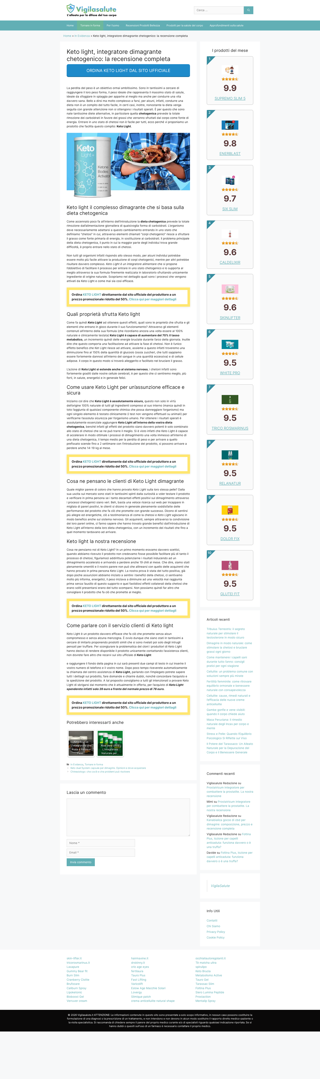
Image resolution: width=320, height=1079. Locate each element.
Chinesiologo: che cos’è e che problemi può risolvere (100, 771)
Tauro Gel (202, 979)
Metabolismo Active (209, 975)
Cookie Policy (215, 937)
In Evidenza (82, 36)
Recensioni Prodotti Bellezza (143, 25)
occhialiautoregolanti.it (211, 958)
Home (70, 25)
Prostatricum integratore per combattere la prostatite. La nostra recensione (230, 792)
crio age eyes (140, 966)
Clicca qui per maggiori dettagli (152, 299)
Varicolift (137, 984)
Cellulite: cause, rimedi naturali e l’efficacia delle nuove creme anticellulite (228, 700)
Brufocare (73, 984)
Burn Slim (73, 975)
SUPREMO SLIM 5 (230, 98)
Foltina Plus (203, 988)
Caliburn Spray (76, 988)
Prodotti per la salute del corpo (184, 25)
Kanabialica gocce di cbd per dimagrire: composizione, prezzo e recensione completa (229, 824)
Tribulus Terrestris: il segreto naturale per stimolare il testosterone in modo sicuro (226, 633)
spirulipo (201, 966)
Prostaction (203, 996)
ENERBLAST (230, 153)
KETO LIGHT (92, 294)
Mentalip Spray (206, 1000)
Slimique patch (141, 996)
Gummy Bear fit (77, 971)
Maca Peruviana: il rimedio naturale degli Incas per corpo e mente (228, 724)
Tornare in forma (90, 25)
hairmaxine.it (139, 958)
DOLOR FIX (230, 538)
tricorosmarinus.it (78, 962)
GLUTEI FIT (230, 594)
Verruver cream (77, 1000)
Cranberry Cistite (78, 979)
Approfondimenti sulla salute (227, 25)
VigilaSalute (220, 886)
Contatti (212, 920)
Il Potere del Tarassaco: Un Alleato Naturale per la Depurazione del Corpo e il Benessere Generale (230, 748)
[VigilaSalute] (91, 10)
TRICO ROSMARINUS (230, 428)
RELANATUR (230, 483)
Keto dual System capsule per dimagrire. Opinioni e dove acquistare (108, 767)
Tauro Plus (138, 975)
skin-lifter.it (74, 958)
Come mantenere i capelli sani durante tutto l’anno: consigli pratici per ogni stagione (227, 662)
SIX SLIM (230, 209)
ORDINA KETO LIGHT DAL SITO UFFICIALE (128, 70)
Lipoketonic (74, 992)
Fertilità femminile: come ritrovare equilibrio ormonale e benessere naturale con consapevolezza (229, 686)
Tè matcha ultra (206, 962)
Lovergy (136, 992)
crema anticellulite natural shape (153, 1000)
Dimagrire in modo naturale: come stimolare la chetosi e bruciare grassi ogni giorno (229, 647)
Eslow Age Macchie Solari (148, 988)
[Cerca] (248, 10)
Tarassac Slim (205, 984)
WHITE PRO (230, 373)
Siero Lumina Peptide (210, 992)
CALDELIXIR (230, 262)
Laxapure (73, 966)
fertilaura (137, 971)
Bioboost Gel (75, 996)
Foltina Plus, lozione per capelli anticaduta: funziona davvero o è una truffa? (229, 857)
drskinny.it (138, 962)
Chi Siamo (213, 926)
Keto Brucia (203, 971)
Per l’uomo (113, 25)
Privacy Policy (216, 932)
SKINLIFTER (230, 318)
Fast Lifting (138, 979)
